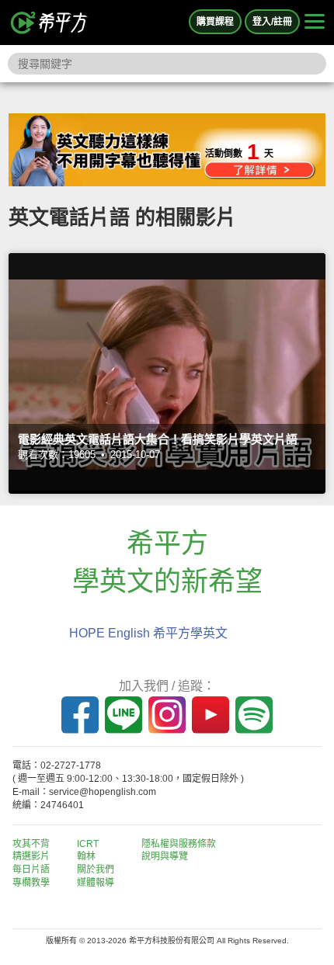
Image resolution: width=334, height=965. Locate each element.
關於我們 (95, 869)
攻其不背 (31, 843)
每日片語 (31, 869)
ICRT (88, 843)
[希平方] (49, 22)
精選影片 (31, 856)
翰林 (86, 856)
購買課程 (215, 21)
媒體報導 (95, 882)
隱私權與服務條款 (178, 843)
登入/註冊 (272, 21)
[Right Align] (314, 22)
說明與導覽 (164, 856)
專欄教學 (31, 882)
